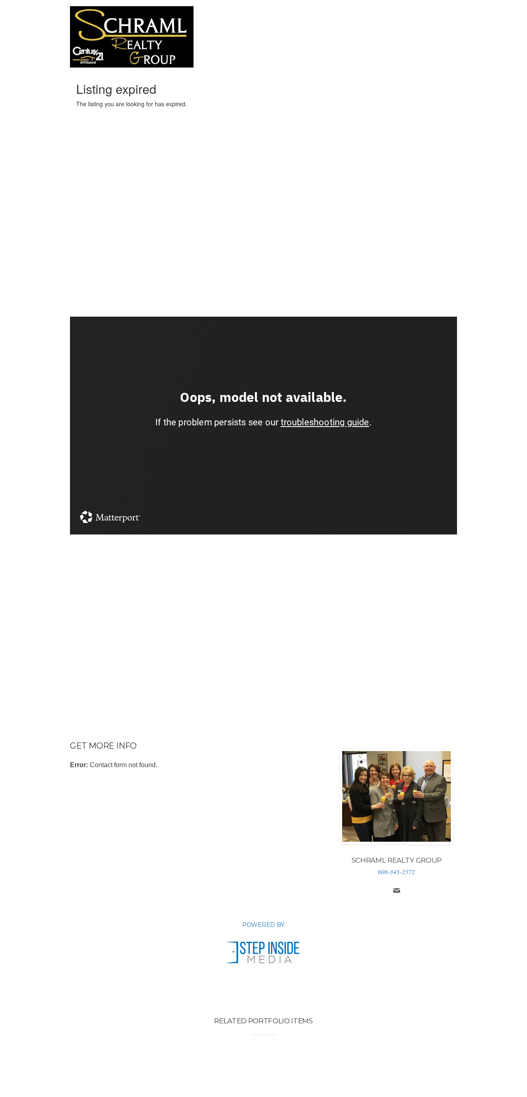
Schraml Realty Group (397, 860)
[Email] (397, 891)
